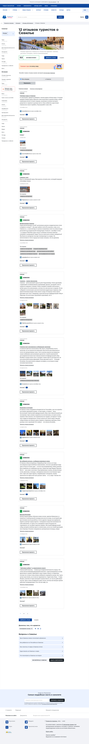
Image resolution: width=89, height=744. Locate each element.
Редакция (18, 710)
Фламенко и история (26, 407)
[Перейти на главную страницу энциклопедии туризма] (7, 17)
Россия (5, 10)
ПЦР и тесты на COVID (7, 97)
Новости (53, 10)
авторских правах (68, 724)
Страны (15, 10)
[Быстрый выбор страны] (19, 10)
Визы (46, 5)
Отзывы (46, 10)
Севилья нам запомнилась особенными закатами (35, 347)
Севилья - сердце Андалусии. (28, 281)
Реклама (11, 715)
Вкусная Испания (25, 514)
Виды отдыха (27, 10)
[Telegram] (38, 628)
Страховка (54, 5)
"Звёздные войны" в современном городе (33, 568)
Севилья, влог (24, 177)
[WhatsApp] (40, 628)
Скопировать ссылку (25, 628)
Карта (3, 58)
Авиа (27, 5)
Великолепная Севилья (27, 223)
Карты (68, 10)
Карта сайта (49, 731)
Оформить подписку (57, 700)
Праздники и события (7, 65)
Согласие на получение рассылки (49, 704)
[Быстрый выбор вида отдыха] (32, 10)
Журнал (38, 10)
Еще (85, 10)
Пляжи (3, 138)
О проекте (9, 710)
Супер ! (22, 135)
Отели (19, 5)
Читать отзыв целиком (27, 240)
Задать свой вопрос (56, 660)
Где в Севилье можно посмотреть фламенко (33, 638)
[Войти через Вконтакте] (86, 17)
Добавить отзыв (51, 57)
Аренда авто (38, 5)
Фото (3, 68)
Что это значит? (52, 2)
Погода (61, 10)
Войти (82, 17)
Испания (18, 23)
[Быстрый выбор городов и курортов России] (9, 10)
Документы (23, 715)
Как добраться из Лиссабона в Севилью (31, 642)
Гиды (3, 55)
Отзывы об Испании (28, 23)
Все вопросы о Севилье (39, 660)
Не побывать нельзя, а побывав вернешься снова (35, 461)
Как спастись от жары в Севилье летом (31, 646)
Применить (27, 83)
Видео (3, 129)
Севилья (4, 29)
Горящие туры (9, 89)
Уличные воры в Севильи (27, 96)
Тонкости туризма (8, 23)
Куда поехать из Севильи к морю (29, 651)
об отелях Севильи (49, 73)
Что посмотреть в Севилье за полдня (31, 655)
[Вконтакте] (35, 628)
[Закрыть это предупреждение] (58, 2)
